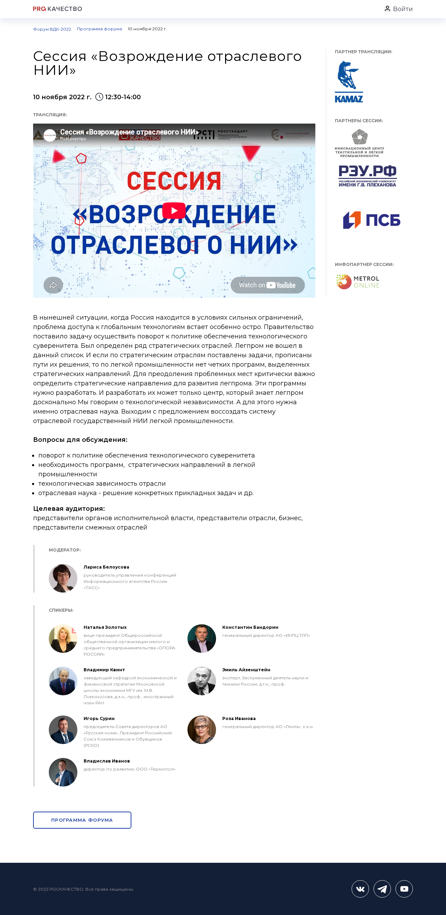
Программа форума (82, 820)
